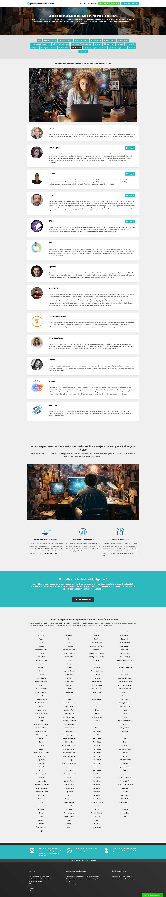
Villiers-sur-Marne (124, 802)
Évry (69, 642)
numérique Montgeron (72, 884)
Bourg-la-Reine (41, 696)
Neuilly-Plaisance (97, 681)
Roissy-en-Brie (124, 635)
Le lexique (31, 891)
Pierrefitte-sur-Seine (97, 802)
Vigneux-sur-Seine (124, 767)
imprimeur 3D (130, 44)
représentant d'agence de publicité (95, 48)
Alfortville (41, 635)
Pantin (97, 724)
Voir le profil (130, 148)
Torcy (125, 742)
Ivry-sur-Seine (69, 706)
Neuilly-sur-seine (97, 689)
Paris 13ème (97, 742)
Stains (125, 724)
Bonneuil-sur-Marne (41, 689)
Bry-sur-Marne (41, 710)
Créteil (41, 802)
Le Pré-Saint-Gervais (69, 756)
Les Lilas (69, 767)
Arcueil (41, 642)
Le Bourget (69, 731)
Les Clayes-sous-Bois (69, 763)
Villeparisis (125, 788)
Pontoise (97, 816)
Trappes (124, 745)
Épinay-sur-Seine (41, 827)
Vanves (124, 756)
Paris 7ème (96, 791)
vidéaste (132, 48)
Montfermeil (97, 649)
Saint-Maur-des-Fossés (124, 678)
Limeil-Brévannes (69, 788)
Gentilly (69, 678)
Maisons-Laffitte (69, 806)
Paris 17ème (97, 756)
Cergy (41, 720)
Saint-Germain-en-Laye (125, 667)
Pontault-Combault (97, 813)
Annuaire (31, 876)
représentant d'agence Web (117, 48)
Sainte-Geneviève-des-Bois (124, 660)
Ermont (69, 632)
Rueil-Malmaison (125, 646)
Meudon (96, 635)
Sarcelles (125, 696)
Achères (41, 632)
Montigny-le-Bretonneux (96, 653)
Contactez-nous (33, 888)
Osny (97, 713)
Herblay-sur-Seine (69, 696)
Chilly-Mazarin (41, 760)
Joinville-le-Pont (69, 710)
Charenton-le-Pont (41, 731)
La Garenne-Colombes (69, 720)
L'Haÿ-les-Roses (69, 784)
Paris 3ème (96, 777)
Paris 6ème (96, 788)
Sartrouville (124, 699)
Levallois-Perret (69, 781)
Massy (69, 820)
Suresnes (125, 731)
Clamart (41, 767)
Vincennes (125, 806)
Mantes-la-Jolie (69, 813)
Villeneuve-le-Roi (125, 781)
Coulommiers (41, 795)
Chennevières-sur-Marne (41, 752)
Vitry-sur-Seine (124, 813)
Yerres (125, 816)
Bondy (41, 685)
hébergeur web (109, 44)
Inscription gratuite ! (130, 3)
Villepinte (125, 791)
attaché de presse (50, 40)
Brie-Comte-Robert (41, 703)
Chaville (41, 745)
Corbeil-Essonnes (41, 788)
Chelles (41, 749)
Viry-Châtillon (125, 809)
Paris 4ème (96, 781)
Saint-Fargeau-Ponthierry (125, 664)
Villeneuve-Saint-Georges (125, 784)
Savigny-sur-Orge (124, 706)
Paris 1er (97, 767)
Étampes (69, 635)
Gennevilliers (69, 674)
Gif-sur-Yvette (69, 681)
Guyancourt (69, 692)
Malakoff (69, 809)
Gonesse (69, 685)
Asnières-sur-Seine (41, 649)
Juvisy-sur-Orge (69, 713)
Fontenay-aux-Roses (69, 649)
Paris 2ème (96, 774)
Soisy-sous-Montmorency (125, 720)
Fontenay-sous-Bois (69, 653)
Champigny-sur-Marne (41, 724)
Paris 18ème (97, 760)
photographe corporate (48, 48)
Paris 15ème (97, 749)
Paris (97, 728)
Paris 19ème (97, 763)
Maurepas (69, 823)
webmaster (83, 51)
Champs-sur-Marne (41, 728)
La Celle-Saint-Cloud (69, 717)
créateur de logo (109, 40)
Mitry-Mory (97, 639)
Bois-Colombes (41, 678)
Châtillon (41, 738)
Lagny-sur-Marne (69, 724)
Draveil (41, 816)
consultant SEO (96, 40)
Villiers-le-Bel (125, 799)
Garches (69, 667)
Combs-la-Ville (41, 781)
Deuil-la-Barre (41, 809)
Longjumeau (69, 799)
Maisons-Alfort (69, 802)
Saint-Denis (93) (125, 657)
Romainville (124, 639)
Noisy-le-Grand (96, 699)
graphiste (98, 44)
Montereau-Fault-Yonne (97, 646)
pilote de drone (64, 48)
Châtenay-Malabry (41, 735)
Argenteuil (41, 646)
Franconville (69, 657)
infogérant (34, 48)
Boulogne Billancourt (41, 692)
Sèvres (125, 717)
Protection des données (35, 881)
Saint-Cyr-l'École (125, 653)
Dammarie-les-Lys (41, 806)
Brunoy (41, 706)
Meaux (69, 827)
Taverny (124, 735)
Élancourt (41, 823)
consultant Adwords (81, 40)
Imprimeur (120, 44)
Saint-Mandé (125, 674)
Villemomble (125, 774)
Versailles (125, 763)
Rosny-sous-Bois (125, 642)
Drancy (41, 813)
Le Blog (83, 3)
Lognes (69, 795)
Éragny (41, 831)
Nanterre (97, 674)
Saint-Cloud (124, 649)
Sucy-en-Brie (125, 728)
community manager (65, 40)
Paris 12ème (97, 738)
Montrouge (97, 667)
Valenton (125, 752)
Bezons (41, 671)
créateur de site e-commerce (40, 44)
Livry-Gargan (69, 791)
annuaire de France (51, 553)
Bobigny (41, 674)
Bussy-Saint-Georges (41, 713)
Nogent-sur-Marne (97, 692)
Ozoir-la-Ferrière (97, 717)
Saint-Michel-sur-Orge (125, 681)
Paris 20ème (97, 770)
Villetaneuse (125, 795)
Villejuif (125, 770)
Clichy (41, 770)
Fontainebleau (69, 646)
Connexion (92, 3)
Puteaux (97, 823)
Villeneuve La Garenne (125, 777)
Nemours (97, 678)
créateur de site (123, 40)
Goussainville (69, 689)
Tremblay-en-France (125, 749)
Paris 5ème (96, 784)
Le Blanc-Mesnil (69, 728)
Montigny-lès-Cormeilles (97, 657)
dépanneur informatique (60, 44)
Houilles (69, 699)
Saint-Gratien (125, 671)
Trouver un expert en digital (110, 3)
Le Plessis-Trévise (69, 752)
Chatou (41, 742)
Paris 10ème (97, 731)
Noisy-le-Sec (97, 703)
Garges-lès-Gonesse (69, 671)
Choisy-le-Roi (41, 763)
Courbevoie (41, 799)
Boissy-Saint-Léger (41, 681)
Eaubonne (41, 820)
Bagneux (41, 664)
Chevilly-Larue (41, 756)
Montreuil (97, 664)
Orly (97, 706)
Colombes (41, 777)
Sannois (124, 692)
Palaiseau (97, 720)
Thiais (125, 738)
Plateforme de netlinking (35, 884)
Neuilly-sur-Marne (97, 685)
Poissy (97, 809)
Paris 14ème (97, 745)
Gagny (69, 664)
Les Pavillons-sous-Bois (69, 774)
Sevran (125, 713)
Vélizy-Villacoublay (125, 760)
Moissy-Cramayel (97, 642)
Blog (30, 886)
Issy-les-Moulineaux (69, 703)
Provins (97, 820)
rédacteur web (76, 48)
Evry (69, 639)
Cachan (41, 717)
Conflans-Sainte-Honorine (41, 784)
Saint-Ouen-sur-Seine (125, 689)
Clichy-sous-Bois (41, 774)
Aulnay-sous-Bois (41, 660)
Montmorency (97, 660)
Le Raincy (69, 760)
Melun (97, 632)
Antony (41, 639)
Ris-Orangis (124, 632)
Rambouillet (97, 827)
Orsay (97, 710)
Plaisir (97, 806)
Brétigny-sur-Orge (41, 699)
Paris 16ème (97, 752)
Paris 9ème (96, 799)
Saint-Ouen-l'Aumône (124, 685)
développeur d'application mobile (82, 44)
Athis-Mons (41, 653)
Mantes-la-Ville (69, 816)
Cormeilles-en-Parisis (41, 791)
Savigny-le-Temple (125, 703)
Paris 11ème (97, 735)
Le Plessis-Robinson (69, 749)
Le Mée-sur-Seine (69, 742)
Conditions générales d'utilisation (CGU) (40, 879)
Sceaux (124, 710)
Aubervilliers (41, 657)
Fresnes (69, 660)
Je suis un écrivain (83, 599)
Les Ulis (69, 777)
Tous (39, 40)
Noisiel (97, 696)
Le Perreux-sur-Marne (69, 745)
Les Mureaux (69, 770)
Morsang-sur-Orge (97, 671)
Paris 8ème (96, 795)
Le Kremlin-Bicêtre (69, 738)
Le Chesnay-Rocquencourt (69, 735)
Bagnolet (41, 667)
